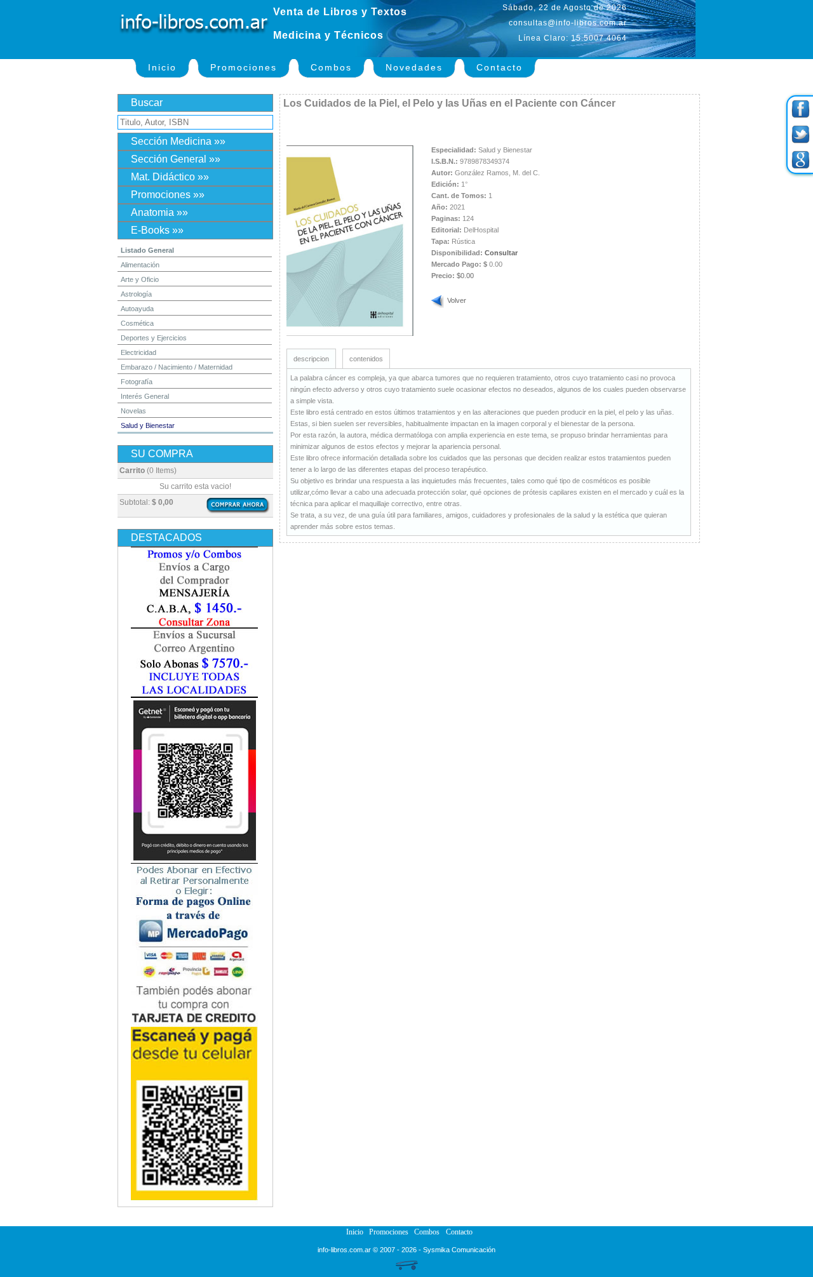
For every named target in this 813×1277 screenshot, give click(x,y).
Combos (331, 67)
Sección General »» (175, 159)
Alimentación (140, 265)
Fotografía (136, 381)
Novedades (414, 67)
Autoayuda (137, 308)
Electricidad (138, 352)
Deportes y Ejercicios (154, 338)
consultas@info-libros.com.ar (568, 22)
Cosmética (137, 323)
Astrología (136, 294)
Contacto (499, 67)
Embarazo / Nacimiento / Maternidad (176, 367)
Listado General (147, 250)
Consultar (501, 253)
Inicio (162, 67)
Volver (456, 300)
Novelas (133, 411)
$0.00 (465, 275)
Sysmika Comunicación (459, 1250)
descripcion (311, 359)
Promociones (243, 67)
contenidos (366, 359)
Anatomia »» (159, 212)
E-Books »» (157, 230)
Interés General (145, 396)
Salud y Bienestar (148, 425)
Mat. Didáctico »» (170, 176)
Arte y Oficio (140, 279)
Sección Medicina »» (178, 141)
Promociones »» (168, 194)
